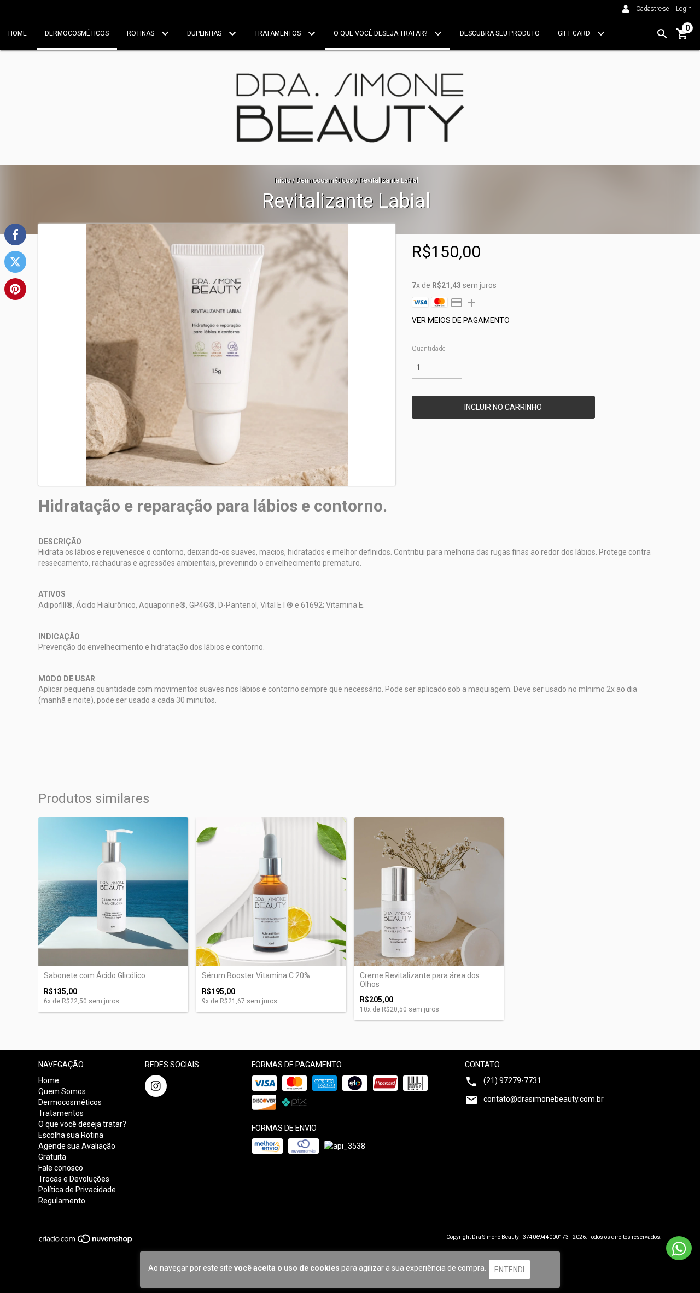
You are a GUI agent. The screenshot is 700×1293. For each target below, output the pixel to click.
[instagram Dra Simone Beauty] (156, 1086)
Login (684, 9)
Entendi (509, 1269)
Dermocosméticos (77, 33)
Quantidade (428, 348)
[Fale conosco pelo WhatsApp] (679, 1248)
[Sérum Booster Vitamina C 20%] (271, 892)
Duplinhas (205, 33)
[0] (682, 37)
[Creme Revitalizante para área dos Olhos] (429, 892)
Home (17, 33)
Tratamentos (278, 33)
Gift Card (575, 33)
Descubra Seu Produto (500, 33)
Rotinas (141, 33)
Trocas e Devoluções (73, 1178)
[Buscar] (662, 34)
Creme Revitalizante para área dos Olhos (420, 980)
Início (282, 180)
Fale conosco (60, 1167)
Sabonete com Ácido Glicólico (94, 976)
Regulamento (61, 1200)
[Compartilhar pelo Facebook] (15, 234)
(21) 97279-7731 (512, 1080)
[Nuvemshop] (86, 1242)
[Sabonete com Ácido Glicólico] (113, 892)
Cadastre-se (652, 9)
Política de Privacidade (77, 1189)
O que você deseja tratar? (381, 33)
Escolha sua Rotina (70, 1135)
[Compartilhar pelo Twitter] (15, 262)
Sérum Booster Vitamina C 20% (256, 976)
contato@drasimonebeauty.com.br (543, 1099)
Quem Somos (62, 1091)
